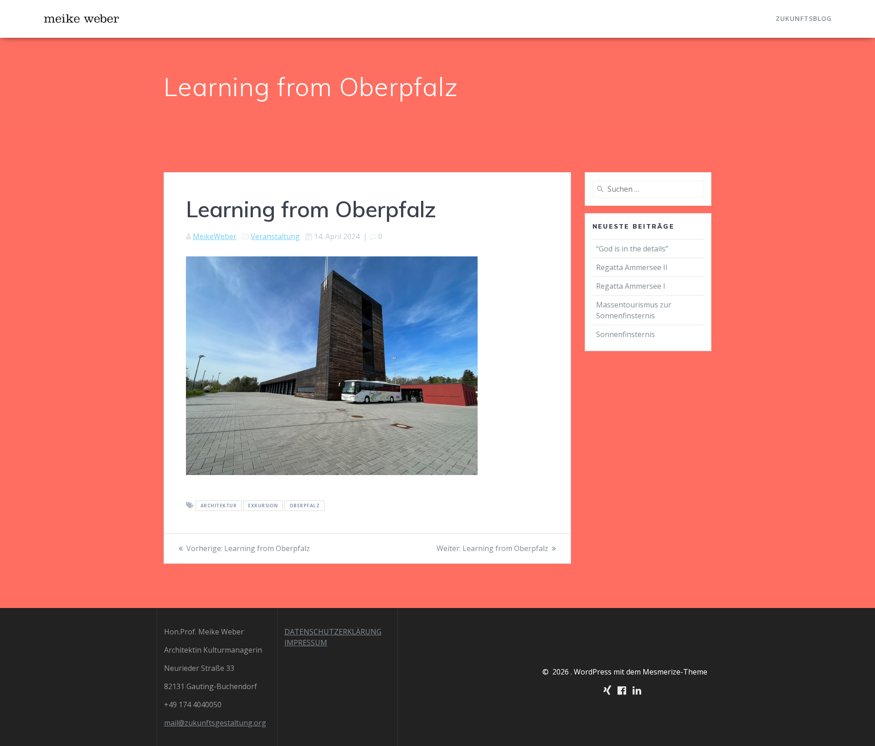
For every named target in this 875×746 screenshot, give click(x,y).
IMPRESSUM (305, 643)
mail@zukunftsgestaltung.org (215, 723)
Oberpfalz (304, 506)
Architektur (219, 506)
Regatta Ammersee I (630, 286)
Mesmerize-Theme (675, 672)
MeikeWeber (215, 236)
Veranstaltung (275, 236)
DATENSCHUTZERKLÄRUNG (332, 632)
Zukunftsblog (804, 18)
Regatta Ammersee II (632, 267)
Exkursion (263, 506)
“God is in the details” (633, 249)
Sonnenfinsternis (625, 334)
